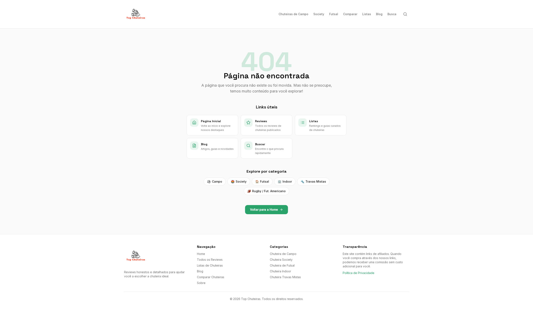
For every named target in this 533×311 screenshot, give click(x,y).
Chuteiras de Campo (293, 14)
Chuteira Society (281, 259)
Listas (366, 14)
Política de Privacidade (358, 273)
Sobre (201, 283)
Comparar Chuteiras (210, 277)
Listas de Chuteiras (210, 265)
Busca (391, 14)
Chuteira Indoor (280, 271)
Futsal (333, 14)
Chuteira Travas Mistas (285, 277)
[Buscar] (405, 14)
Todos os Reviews (210, 259)
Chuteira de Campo (283, 254)
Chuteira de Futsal (282, 265)
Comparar (350, 14)
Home (201, 254)
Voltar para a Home (264, 209)
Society (318, 14)
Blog (379, 14)
